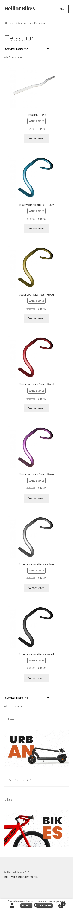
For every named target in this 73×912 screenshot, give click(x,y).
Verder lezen (36, 138)
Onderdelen (24, 23)
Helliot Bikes (19, 8)
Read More (44, 905)
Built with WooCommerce (20, 876)
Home (12, 23)
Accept (26, 905)
